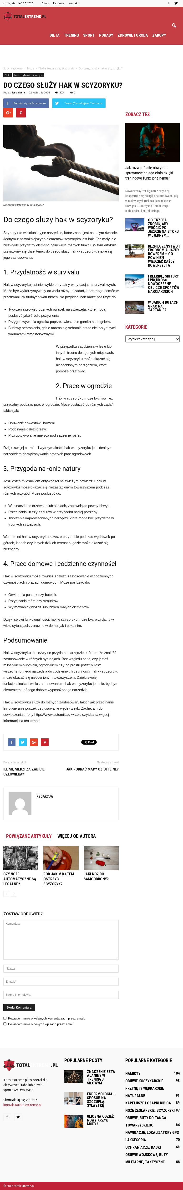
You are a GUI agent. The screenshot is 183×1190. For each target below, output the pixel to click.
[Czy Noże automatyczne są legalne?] (20, 858)
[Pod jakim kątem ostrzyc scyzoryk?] (60, 858)
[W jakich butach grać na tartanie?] (134, 307)
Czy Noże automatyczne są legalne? (19, 879)
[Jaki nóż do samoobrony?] (101, 858)
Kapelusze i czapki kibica (148, 1103)
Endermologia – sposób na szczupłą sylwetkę (101, 1100)
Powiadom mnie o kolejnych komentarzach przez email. (46, 1018)
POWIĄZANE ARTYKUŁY (29, 836)
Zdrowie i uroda (132, 35)
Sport (89, 35)
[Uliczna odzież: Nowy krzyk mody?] (73, 1121)
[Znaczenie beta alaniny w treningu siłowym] (73, 1076)
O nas (45, 3)
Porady (106, 35)
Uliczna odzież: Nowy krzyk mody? (101, 1120)
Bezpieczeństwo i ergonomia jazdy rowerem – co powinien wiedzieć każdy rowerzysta (164, 256)
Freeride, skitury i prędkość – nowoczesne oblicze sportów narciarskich (163, 284)
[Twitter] (176, 3)
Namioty (132, 1073)
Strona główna (13, 68)
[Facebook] (168, 3)
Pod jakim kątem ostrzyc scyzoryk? (58, 879)
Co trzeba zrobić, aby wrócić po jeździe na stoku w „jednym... (163, 228)
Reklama (58, 3)
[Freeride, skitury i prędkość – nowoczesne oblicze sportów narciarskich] (134, 281)
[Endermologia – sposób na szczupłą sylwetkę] (73, 1098)
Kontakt (73, 3)
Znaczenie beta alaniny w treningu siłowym (101, 1077)
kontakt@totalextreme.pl (22, 1104)
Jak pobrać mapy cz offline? (92, 769)
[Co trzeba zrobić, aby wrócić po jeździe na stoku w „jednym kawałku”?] (134, 224)
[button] (174, 25)
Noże (7, 75)
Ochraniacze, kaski (143, 1147)
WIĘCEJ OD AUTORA (76, 836)
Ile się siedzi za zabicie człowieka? (24, 771)
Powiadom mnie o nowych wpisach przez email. (41, 1024)
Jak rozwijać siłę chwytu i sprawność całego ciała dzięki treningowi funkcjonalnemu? (149, 172)
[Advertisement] (91, 55)
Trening (71, 35)
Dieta (55, 35)
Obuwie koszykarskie (144, 1081)
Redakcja (18, 92)
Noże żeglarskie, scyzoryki (28, 75)
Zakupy (159, 35)
